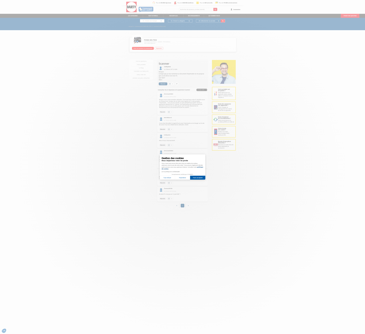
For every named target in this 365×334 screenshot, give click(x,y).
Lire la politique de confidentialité (171, 171)
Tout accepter (198, 178)
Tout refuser (167, 178)
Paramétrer (182, 178)
